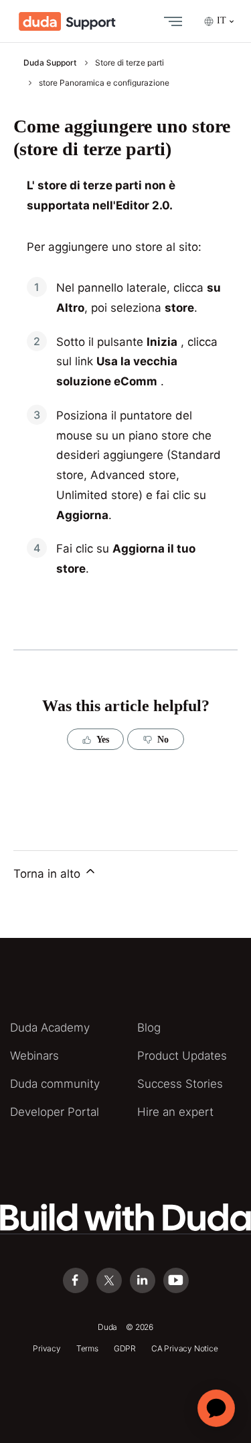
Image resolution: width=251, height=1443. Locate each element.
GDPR (125, 1348)
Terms (87, 1348)
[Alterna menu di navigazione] (170, 21)
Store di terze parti (129, 63)
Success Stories (180, 1083)
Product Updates (182, 1055)
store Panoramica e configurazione (104, 83)
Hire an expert (175, 1112)
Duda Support (49, 63)
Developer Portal (54, 1112)
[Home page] (67, 21)
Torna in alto (48, 873)
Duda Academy (50, 1027)
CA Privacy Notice (184, 1348)
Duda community (55, 1083)
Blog (149, 1027)
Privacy (47, 1348)
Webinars (34, 1055)
